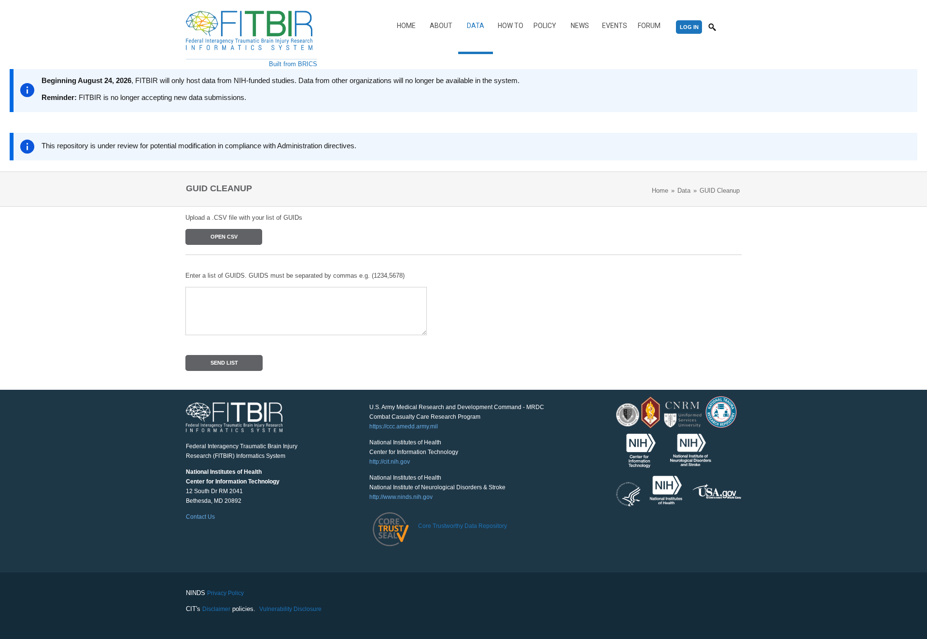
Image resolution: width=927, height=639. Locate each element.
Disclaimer (216, 609)
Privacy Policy (225, 593)
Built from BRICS (293, 64)
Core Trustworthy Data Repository (462, 526)
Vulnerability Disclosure (290, 609)
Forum (649, 25)
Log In (689, 27)
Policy (545, 25)
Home (406, 25)
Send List (224, 363)
